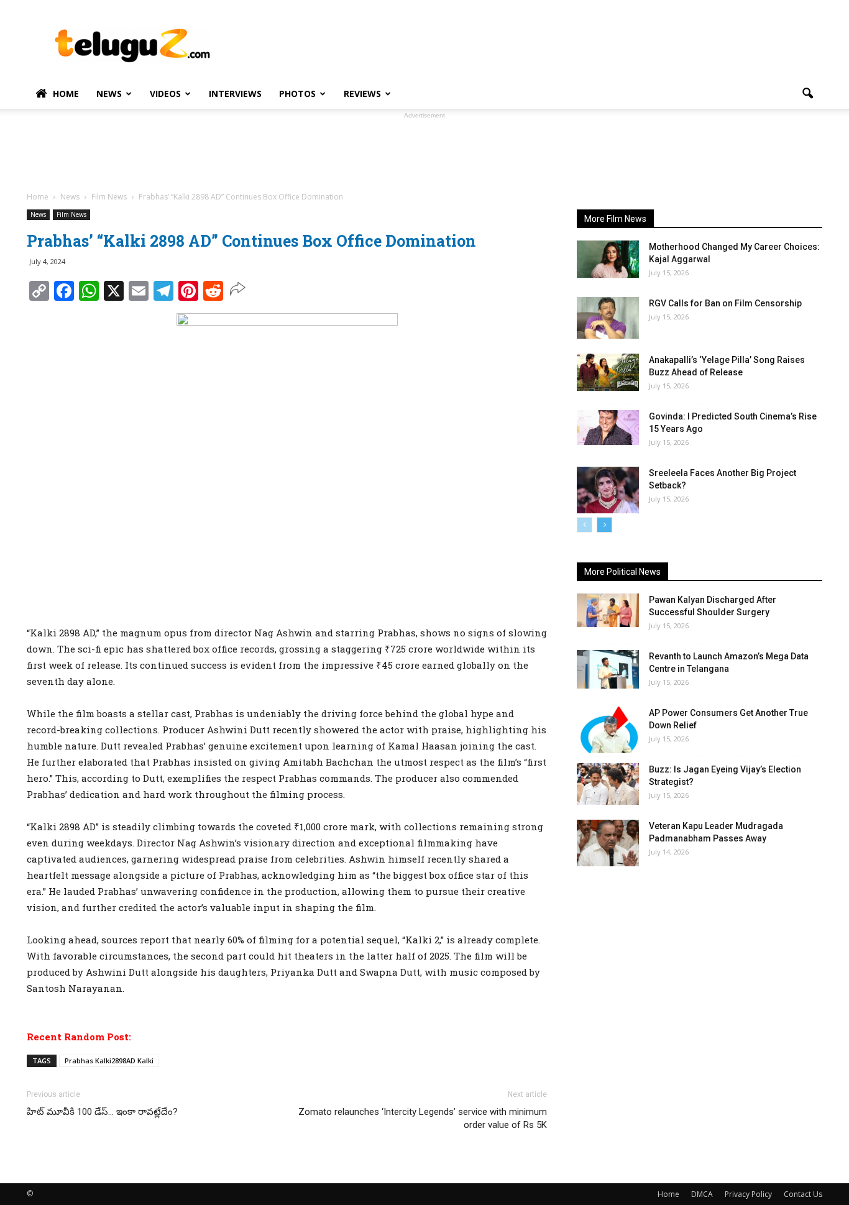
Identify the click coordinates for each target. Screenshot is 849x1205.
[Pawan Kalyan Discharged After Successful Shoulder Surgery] (608, 610)
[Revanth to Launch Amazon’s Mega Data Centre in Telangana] (608, 669)
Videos (165, 93)
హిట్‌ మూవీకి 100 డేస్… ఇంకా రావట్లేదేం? (102, 1111)
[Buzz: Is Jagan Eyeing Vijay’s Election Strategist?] (608, 784)
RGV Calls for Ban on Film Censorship (725, 303)
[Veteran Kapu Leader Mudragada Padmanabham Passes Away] (608, 843)
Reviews (362, 93)
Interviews (235, 93)
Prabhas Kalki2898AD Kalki (109, 1060)
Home (66, 93)
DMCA (702, 1194)
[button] (807, 94)
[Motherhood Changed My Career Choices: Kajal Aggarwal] (608, 259)
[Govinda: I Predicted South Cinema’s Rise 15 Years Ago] (608, 427)
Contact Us (803, 1194)
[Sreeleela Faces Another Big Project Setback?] (608, 490)
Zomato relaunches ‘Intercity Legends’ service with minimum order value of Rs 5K (422, 1118)
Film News (71, 214)
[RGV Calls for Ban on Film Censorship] (608, 318)
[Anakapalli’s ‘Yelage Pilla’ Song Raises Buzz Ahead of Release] (608, 372)
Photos (297, 93)
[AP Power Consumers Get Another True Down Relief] (608, 730)
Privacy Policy (748, 1194)
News (109, 93)
